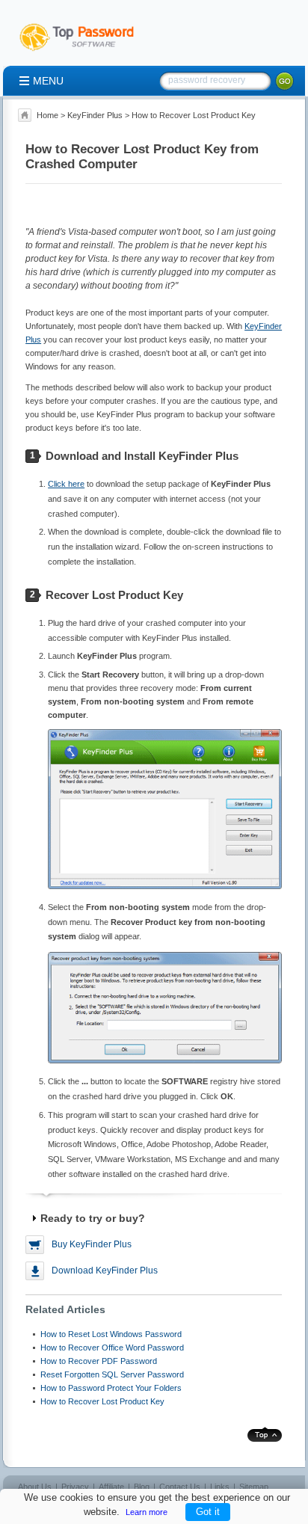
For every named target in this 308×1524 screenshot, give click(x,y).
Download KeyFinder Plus (105, 1270)
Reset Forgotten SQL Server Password (112, 1374)
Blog (142, 1486)
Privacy (75, 1486)
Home (47, 115)
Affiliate (111, 1486)
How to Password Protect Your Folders (111, 1387)
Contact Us (179, 1486)
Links (220, 1486)
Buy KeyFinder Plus (92, 1244)
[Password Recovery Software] (83, 51)
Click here (66, 483)
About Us (35, 1486)
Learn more (146, 1512)
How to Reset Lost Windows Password (111, 1334)
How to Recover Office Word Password (112, 1347)
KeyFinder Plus (95, 115)
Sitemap (253, 1486)
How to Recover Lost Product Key (102, 1401)
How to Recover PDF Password (98, 1360)
